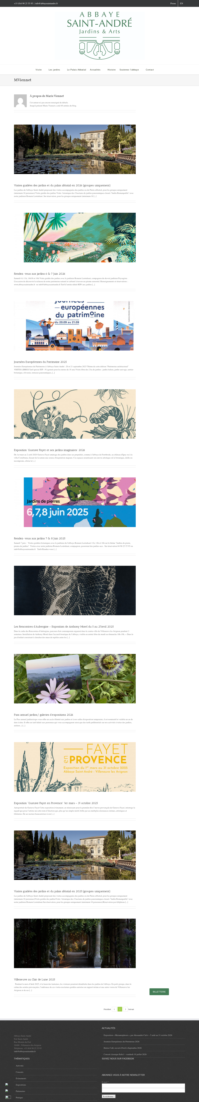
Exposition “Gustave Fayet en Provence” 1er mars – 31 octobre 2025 (56, 803)
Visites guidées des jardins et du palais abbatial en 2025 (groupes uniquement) (62, 891)
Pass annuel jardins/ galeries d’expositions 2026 (43, 714)
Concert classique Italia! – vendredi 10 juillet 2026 (125, 1054)
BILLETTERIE (159, 992)
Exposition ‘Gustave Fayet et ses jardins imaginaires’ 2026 (49, 450)
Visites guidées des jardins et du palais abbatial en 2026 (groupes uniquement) (62, 185)
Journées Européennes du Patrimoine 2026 (121, 1041)
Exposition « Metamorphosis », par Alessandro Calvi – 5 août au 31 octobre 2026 (138, 1035)
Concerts (19, 1072)
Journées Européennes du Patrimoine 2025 (40, 362)
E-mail (105, 1082)
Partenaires (20, 1091)
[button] (159, 69)
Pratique (19, 1097)
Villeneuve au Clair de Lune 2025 (34, 979)
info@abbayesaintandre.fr (46, 3)
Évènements (21, 1078)
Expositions (21, 1084)
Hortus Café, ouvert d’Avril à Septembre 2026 (123, 1047)
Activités (19, 1065)
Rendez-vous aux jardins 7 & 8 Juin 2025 (39, 538)
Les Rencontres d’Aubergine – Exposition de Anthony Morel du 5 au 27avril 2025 (64, 626)
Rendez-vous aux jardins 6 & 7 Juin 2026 (39, 273)
